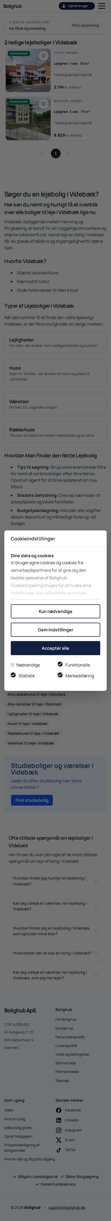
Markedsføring (79, 676)
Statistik (27, 676)
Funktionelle (77, 665)
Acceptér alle (55, 648)
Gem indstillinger (55, 630)
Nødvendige (28, 665)
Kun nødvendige (55, 611)
